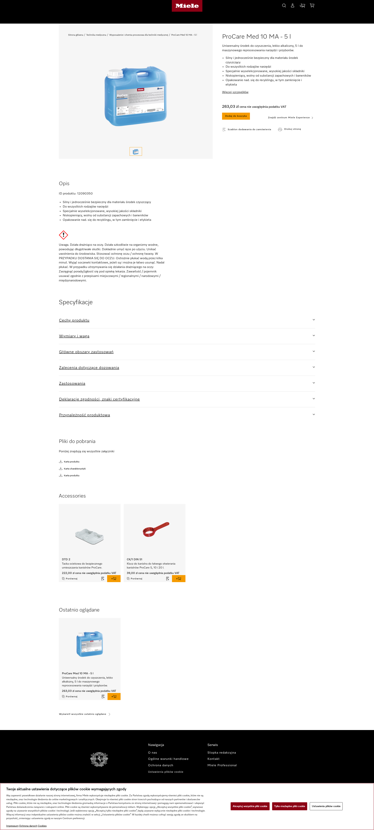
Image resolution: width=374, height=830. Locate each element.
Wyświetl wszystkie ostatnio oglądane (82, 714)
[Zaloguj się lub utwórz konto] (292, 6)
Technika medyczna (96, 35)
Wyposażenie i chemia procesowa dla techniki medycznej (138, 35)
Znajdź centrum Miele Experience (289, 118)
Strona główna (75, 35)
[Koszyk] (312, 6)
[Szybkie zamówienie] (302, 6)
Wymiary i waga (74, 336)
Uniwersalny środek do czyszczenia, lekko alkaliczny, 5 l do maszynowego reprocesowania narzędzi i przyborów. (87, 681)
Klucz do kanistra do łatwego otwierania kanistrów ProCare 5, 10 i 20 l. (151, 565)
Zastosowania (72, 383)
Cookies (42, 826)
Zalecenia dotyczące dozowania (89, 368)
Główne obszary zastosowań (86, 352)
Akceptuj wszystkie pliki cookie (250, 806)
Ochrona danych (28, 826)
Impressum (12, 826)
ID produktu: (67, 193)
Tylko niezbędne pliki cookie (289, 806)
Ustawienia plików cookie (326, 806)
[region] (187, 806)
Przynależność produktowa (84, 415)
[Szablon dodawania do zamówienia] (102, 578)
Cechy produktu (74, 320)
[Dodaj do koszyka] (114, 578)
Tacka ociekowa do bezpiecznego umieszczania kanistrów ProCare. (82, 565)
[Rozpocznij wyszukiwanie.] (284, 5)
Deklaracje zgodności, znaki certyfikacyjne (99, 399)
